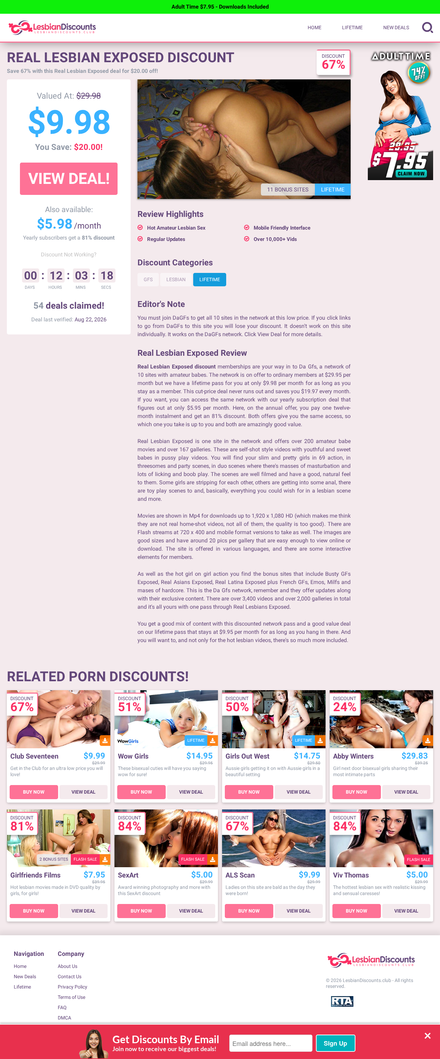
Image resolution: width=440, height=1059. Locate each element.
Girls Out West (248, 756)
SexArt (128, 875)
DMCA (64, 1018)
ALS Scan (240, 875)
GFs (148, 279)
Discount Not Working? (69, 254)
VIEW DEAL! (69, 178)
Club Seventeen (34, 756)
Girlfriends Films (35, 875)
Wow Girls (133, 756)
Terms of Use (71, 997)
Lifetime (352, 27)
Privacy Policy (72, 987)
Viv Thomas (351, 875)
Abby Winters (353, 756)
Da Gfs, (308, 366)
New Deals (396, 27)
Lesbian (176, 279)
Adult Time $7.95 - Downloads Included (220, 6)
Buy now (33, 792)
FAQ (62, 1007)
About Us (67, 966)
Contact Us (69, 976)
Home (314, 27)
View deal (84, 792)
